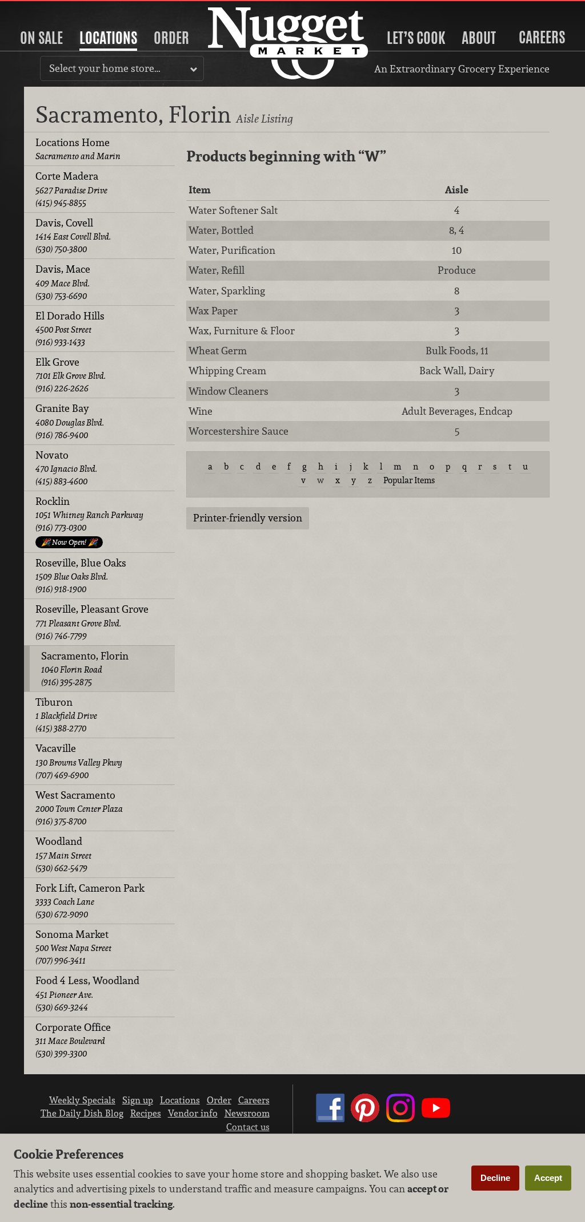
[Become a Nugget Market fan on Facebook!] (330, 1118)
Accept (548, 1178)
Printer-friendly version (247, 517)
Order (171, 37)
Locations (108, 37)
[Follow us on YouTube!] (436, 1118)
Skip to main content (54, 9)
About (479, 37)
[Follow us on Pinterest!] (365, 1118)
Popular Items (409, 480)
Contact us (248, 1126)
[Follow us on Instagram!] (400, 1118)
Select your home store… (105, 68)
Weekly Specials (82, 1100)
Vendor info (193, 1113)
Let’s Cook (416, 37)
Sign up (137, 1100)
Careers (542, 37)
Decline (495, 1178)
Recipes (145, 1113)
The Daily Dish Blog (82, 1113)
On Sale (41, 37)
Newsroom (247, 1113)
